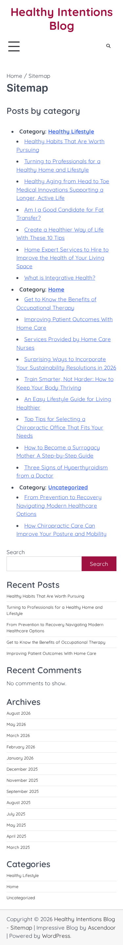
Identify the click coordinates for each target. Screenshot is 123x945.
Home (56, 289)
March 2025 (18, 847)
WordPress (56, 935)
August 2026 (19, 713)
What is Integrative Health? (59, 277)
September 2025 (23, 791)
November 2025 (22, 780)
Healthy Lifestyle (71, 131)
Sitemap (21, 927)
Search (16, 552)
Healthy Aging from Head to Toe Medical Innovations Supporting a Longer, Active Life (62, 189)
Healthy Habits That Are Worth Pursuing (45, 596)
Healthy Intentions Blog (61, 18)
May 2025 (16, 825)
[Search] (108, 46)
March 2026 (18, 735)
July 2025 (16, 813)
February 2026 (21, 746)
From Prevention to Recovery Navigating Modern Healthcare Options (59, 505)
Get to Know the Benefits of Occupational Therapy (56, 642)
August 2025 (19, 802)
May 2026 (16, 724)
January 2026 (20, 758)
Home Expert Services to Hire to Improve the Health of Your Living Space (62, 258)
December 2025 (22, 769)
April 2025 (16, 836)
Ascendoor (102, 927)
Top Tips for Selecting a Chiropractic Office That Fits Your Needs (59, 427)
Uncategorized (68, 487)
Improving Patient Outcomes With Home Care (51, 653)
